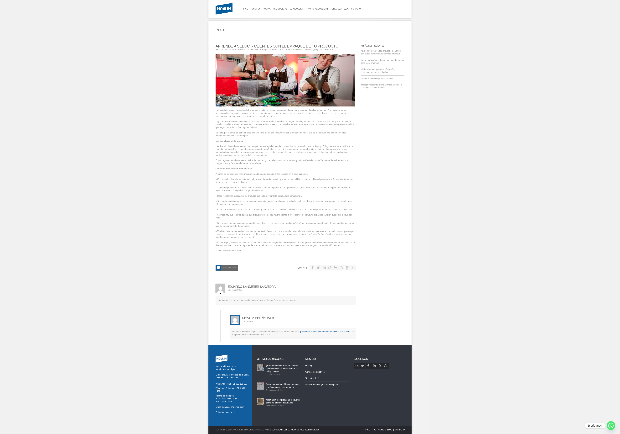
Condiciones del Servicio (283, 430)
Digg (336, 267)
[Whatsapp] (611, 425)
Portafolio (336, 9)
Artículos (274, 49)
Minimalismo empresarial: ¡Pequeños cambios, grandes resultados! (283, 401)
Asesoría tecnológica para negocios (322, 384)
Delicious (341, 267)
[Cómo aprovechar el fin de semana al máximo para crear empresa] (260, 386)
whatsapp (386, 366)
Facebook (312, 267)
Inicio (245, 9)
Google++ (347, 267)
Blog (346, 9)
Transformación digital (317, 9)
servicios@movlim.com (233, 407)
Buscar (380, 366)
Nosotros (255, 9)
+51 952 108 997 (239, 384)
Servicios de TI (296, 9)
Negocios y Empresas (324, 49)
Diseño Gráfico (285, 49)
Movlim (254, 49)
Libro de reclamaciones (307, 430)
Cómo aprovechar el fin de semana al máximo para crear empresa (282, 385)
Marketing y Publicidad (303, 49)
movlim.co (230, 412)
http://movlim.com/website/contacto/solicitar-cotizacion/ (324, 331)
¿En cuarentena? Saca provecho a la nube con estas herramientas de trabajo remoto (282, 368)
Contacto (356, 9)
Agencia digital (280, 9)
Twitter (318, 267)
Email (357, 366)
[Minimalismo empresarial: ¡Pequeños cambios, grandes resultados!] (260, 401)
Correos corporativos (315, 372)
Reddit (330, 267)
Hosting (267, 9)
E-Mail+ (353, 267)
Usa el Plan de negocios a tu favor (377, 78)
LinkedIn (324, 267)
